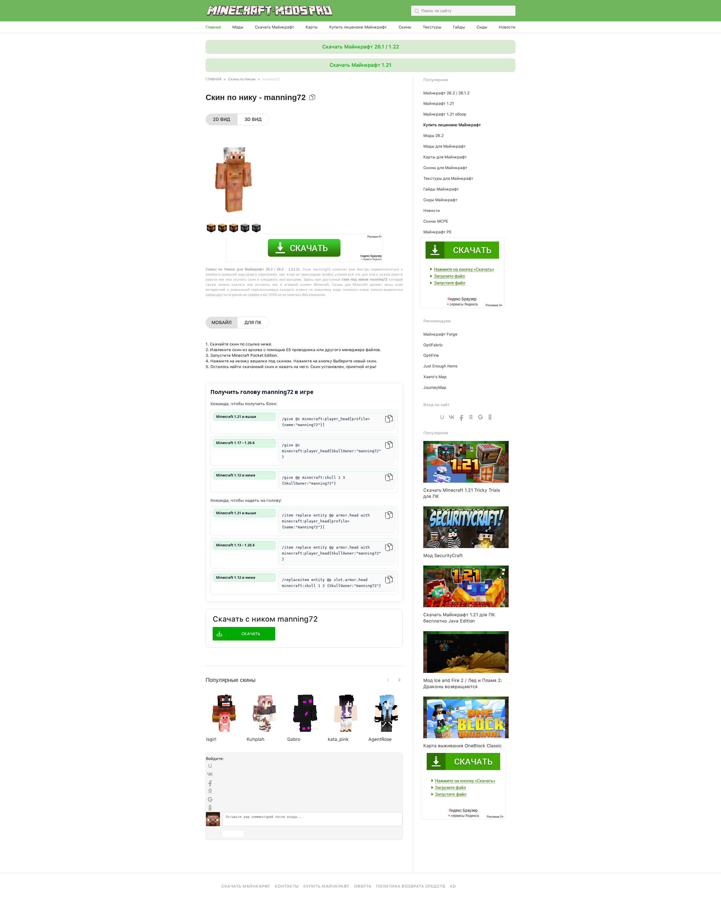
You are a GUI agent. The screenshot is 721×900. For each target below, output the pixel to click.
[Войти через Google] (210, 799)
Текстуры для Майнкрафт (448, 178)
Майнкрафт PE (437, 232)
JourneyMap (434, 387)
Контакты (287, 886)
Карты (312, 27)
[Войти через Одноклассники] (210, 808)
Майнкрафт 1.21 (438, 103)
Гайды (459, 27)
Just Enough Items (440, 366)
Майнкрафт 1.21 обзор (444, 114)
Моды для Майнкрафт (444, 146)
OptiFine (431, 355)
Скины (405, 27)
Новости (507, 27)
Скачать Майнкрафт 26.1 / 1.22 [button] (360, 47)
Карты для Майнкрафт (445, 157)
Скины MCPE (435, 221)
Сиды (482, 27)
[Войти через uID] (210, 765)
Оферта (362, 886)
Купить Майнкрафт (326, 886)
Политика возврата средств (411, 886)
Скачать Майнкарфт (245, 886)
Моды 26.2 (433, 135)
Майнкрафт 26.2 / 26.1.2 (446, 93)
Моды (237, 27)
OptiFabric (433, 345)
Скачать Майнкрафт (274, 27)
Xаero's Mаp (435, 376)
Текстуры (432, 27)
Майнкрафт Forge (440, 334)
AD (453, 886)
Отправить (233, 834)
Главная (213, 27)
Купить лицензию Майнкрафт (358, 27)
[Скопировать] (389, 419)
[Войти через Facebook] (210, 782)
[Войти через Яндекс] (210, 791)
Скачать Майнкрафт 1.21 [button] (360, 65)
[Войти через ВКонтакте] (210, 774)
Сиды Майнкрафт (440, 200)
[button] (399, 680)
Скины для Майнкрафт (445, 167)
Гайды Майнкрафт (441, 189)
